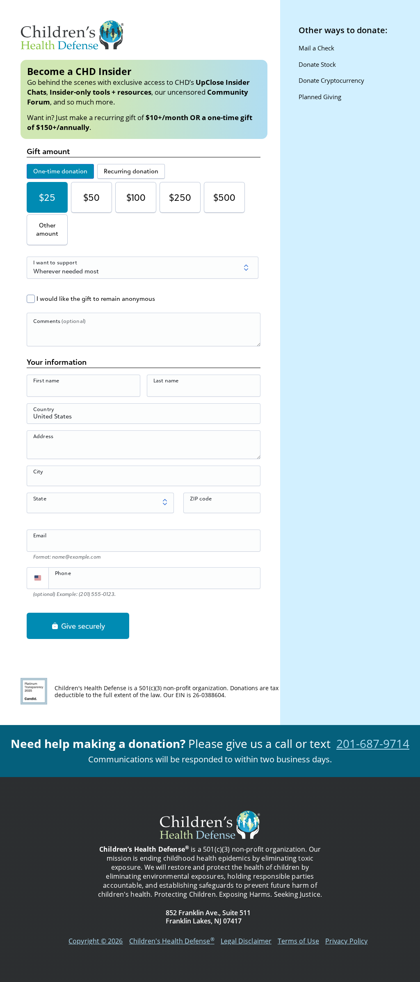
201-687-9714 (372, 743)
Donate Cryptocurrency (331, 80)
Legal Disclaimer (246, 941)
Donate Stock (317, 64)
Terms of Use (298, 941)
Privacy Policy (346, 941)
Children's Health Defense (172, 941)
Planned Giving (320, 97)
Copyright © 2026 (95, 941)
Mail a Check (316, 48)
